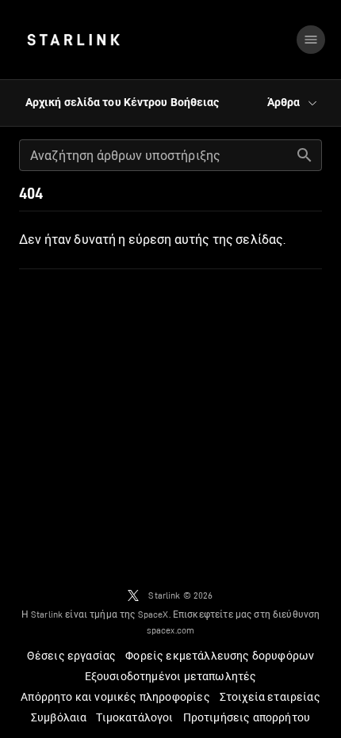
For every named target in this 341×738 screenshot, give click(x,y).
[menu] (311, 39)
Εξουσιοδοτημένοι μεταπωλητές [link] (171, 676)
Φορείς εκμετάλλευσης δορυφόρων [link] (219, 655)
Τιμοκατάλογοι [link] (134, 717)
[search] (304, 155)
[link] (73, 40)
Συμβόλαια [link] (59, 717)
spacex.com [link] (171, 630)
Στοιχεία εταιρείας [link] (270, 696)
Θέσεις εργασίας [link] (72, 655)
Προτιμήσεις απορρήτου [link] (247, 717)
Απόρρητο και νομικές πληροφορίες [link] (115, 696)
